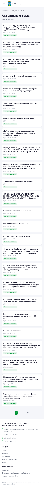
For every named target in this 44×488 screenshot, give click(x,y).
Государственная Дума (10, 476)
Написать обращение (9, 459)
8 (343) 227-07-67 (10, 434)
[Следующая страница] (32, 413)
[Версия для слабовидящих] (14, 3)
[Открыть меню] (4, 4)
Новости (5, 453)
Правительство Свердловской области (16, 473)
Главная (4, 450)
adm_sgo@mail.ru (10, 438)
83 (28, 413)
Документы (6, 456)
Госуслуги (5, 470)
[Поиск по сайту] (19, 3)
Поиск (4, 462)
